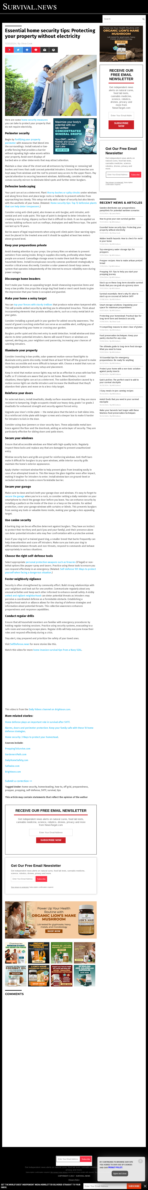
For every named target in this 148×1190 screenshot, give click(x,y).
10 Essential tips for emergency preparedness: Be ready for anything (117, 358)
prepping (20, 790)
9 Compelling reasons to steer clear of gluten (121, 327)
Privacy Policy (74, 1180)
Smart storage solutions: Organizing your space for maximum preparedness (118, 306)
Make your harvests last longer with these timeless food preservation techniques (119, 411)
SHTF (43, 790)
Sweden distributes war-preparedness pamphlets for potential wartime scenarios (119, 209)
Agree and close (119, 1173)
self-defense (33, 790)
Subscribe (133, 1186)
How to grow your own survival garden (117, 219)
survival (51, 790)
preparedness (80, 786)
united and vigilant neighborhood (23, 595)
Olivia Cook (26, 43)
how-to (58, 786)
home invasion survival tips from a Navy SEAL (57, 650)
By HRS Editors (115, 222)
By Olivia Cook (115, 233)
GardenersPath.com (15, 754)
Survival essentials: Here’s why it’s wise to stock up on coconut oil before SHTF (119, 295)
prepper (9, 790)
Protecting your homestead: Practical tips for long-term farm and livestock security (120, 317)
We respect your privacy (59, 1172)
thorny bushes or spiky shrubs (63, 192)
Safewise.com (12, 766)
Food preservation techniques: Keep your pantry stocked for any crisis (119, 336)
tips (59, 790)
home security (29, 786)
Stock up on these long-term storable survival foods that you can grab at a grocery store (121, 284)
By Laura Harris (115, 214)
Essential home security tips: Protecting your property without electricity (120, 228)
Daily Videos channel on (49, 709)
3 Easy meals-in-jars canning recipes (116, 391)
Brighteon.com (13, 771)
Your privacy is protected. (20, 887)
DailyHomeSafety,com (16, 760)
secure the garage (14, 496)
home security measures (34, 120)
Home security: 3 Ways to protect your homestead (31, 737)
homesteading (46, 786)
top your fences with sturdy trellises (33, 304)
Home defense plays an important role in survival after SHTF (37, 722)
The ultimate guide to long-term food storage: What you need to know (121, 347)
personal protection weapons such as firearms (51, 562)
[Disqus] (51, 1034)
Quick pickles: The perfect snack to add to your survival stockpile (119, 381)
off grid (67, 786)
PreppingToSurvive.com (17, 748)
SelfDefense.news (19, 644)
